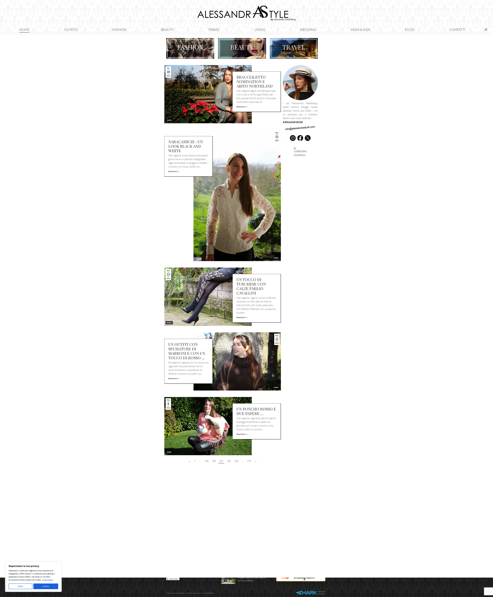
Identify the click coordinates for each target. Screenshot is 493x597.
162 (229, 461)
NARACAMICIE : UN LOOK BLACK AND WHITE (185, 146)
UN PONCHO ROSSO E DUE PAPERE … (256, 411)
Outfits (169, 120)
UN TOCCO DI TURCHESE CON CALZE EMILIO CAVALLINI (251, 286)
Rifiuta (20, 586)
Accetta (46, 586)
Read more (240, 107)
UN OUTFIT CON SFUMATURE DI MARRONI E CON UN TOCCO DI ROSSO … (186, 351)
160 (214, 461)
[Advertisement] (222, 489)
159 (206, 461)
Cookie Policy (47, 580)
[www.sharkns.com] (310, 593)
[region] (33, 577)
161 (221, 461)
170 (249, 461)
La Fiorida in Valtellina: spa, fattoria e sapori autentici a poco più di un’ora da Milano (254, 578)
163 (236, 461)
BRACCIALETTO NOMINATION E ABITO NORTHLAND (254, 81)
